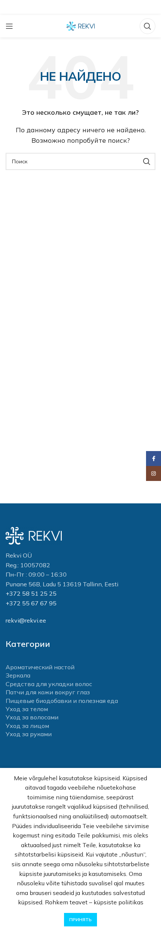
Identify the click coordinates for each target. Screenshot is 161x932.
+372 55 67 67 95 (31, 603)
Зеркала (18, 675)
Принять (80, 919)
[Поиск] (147, 26)
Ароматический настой (40, 667)
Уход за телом (27, 709)
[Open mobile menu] (9, 26)
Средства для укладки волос (49, 684)
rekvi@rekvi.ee (26, 620)
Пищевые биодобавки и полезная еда (62, 700)
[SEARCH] (146, 161)
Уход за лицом (27, 725)
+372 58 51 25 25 (31, 593)
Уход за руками (29, 734)
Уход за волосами (32, 717)
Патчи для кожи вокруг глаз (48, 692)
